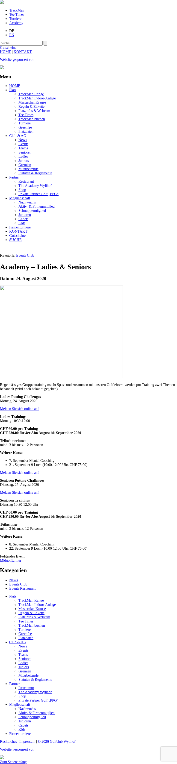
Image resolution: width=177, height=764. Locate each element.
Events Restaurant (22, 588)
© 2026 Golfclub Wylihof (56, 741)
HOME (5, 52)
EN (11, 35)
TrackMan (16, 10)
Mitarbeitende (28, 169)
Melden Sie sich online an (19, 409)
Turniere (15, 19)
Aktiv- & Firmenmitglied (36, 206)
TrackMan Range (31, 94)
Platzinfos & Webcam (34, 111)
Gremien (24, 165)
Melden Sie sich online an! (19, 472)
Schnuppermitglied (32, 211)
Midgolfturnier (10, 560)
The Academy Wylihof (35, 186)
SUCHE (15, 240)
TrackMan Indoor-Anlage (37, 98)
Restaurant (26, 181)
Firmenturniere (20, 227)
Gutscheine (17, 235)
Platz (12, 90)
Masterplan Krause (32, 102)
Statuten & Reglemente (35, 173)
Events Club (25, 255)
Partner (14, 177)
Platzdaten (25, 131)
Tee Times (16, 14)
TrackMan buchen (31, 119)
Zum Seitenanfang (13, 762)
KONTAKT (23, 52)
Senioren (24, 152)
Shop (22, 190)
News (22, 140)
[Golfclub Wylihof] (2, 2)
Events (23, 144)
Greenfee (25, 127)
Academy (16, 23)
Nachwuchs (27, 202)
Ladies (23, 156)
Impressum (27, 741)
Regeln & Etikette (31, 106)
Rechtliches (8, 741)
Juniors (23, 161)
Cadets (23, 219)
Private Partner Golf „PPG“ (38, 194)
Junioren (24, 215)
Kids (21, 223)
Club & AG (17, 136)
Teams (23, 148)
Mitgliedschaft (19, 198)
